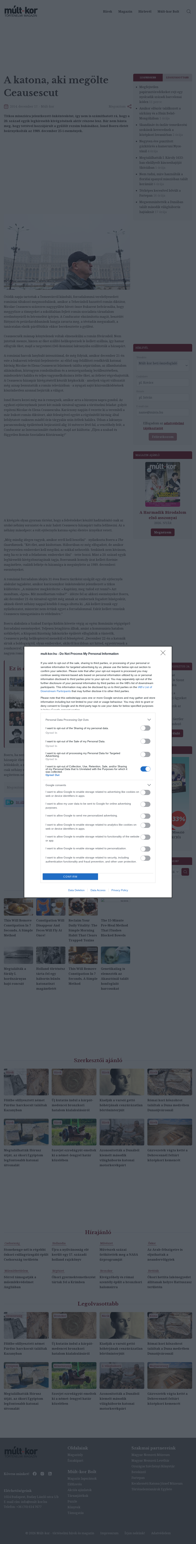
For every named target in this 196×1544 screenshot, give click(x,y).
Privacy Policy (119, 890)
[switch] (145, 728)
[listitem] (98, 720)
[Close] (164, 654)
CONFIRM (70, 876)
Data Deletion (76, 890)
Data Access (98, 890)
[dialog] (98, 772)
